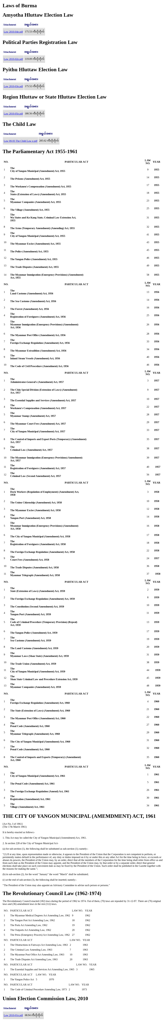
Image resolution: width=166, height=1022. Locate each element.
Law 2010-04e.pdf (13, 31)
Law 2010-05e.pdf (13, 113)
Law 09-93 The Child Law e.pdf (20, 141)
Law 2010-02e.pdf (13, 59)
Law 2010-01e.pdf (13, 1015)
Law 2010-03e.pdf (13, 86)
